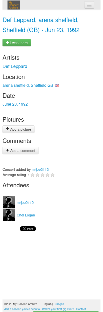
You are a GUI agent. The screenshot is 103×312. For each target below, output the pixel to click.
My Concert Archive (13, 5)
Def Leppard (14, 66)
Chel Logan (25, 214)
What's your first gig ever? (58, 309)
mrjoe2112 (40, 169)
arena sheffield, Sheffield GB (27, 85)
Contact (81, 309)
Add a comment (22, 150)
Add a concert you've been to (22, 309)
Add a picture (20, 129)
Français (59, 304)
